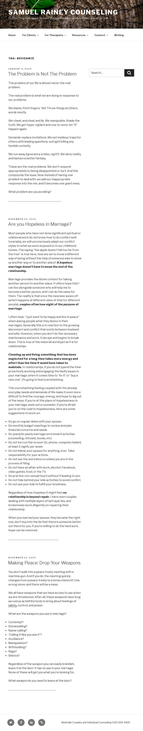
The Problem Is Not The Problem (42, 74)
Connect (100, 35)
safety (12, 605)
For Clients (29, 35)
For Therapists (54, 35)
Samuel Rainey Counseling (63, 12)
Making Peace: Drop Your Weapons (44, 562)
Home (12, 35)
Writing (119, 35)
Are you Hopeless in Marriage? (40, 224)
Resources (78, 35)
